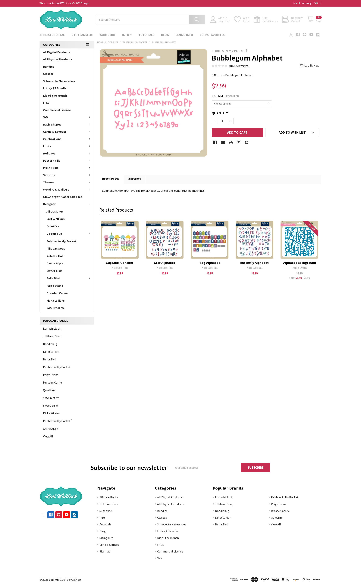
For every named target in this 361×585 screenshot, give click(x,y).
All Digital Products (56, 52)
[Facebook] (297, 34)
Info (125, 35)
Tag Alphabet (209, 263)
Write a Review (309, 65)
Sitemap (104, 551)
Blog (165, 35)
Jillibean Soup (55, 248)
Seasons (49, 175)
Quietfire (52, 226)
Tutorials (146, 35)
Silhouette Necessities (59, 81)
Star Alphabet (164, 263)
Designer (49, 204)
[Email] (223, 142)
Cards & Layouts (55, 131)
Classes (48, 74)
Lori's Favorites (212, 35)
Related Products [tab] (116, 210)
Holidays (49, 153)
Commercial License (57, 110)
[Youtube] (311, 34)
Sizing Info (184, 35)
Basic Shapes (52, 124)
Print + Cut (50, 168)
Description (110, 179)
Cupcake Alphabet (119, 263)
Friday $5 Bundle (54, 88)
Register (224, 21)
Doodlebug (54, 233)
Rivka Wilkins (55, 300)
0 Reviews (134, 179)
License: (225, 96)
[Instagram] (318, 34)
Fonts (47, 146)
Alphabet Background (299, 263)
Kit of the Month (55, 95)
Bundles (48, 66)
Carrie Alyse (54, 263)
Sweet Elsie (54, 271)
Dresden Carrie (57, 293)
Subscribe (107, 35)
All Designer (54, 211)
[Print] (231, 142)
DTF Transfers (82, 35)
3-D (45, 117)
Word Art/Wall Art (56, 189)
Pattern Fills (51, 160)
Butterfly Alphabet (254, 263)
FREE (46, 102)
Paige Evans (54, 286)
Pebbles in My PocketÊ (57, 421)
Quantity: (220, 113)
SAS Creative (55, 308)
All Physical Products (57, 59)
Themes (48, 182)
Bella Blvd (53, 278)
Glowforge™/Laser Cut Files (62, 197)
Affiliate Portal (52, 35)
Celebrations (52, 139)
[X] (291, 34)
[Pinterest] (304, 34)
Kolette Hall (54, 256)
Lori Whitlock (55, 219)
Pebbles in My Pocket (61, 241)
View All (48, 436)
